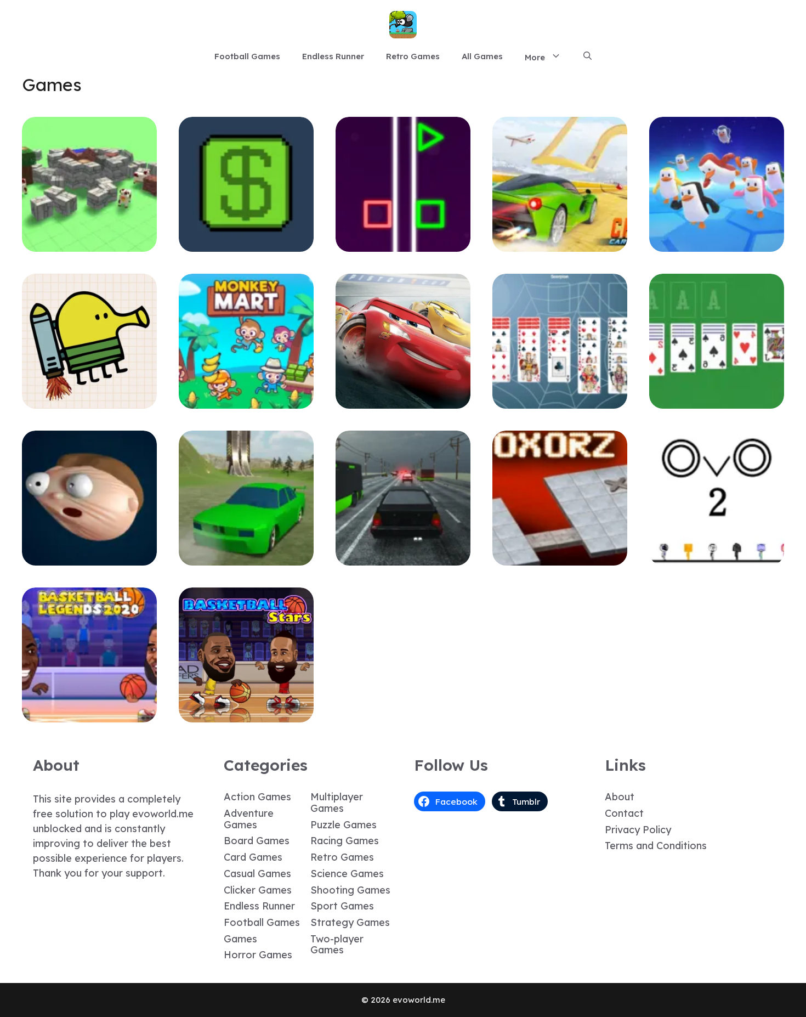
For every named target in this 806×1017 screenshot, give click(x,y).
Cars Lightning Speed (403, 401)
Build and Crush (89, 244)
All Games (482, 56)
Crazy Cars (560, 244)
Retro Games (413, 56)
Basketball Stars (246, 714)
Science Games (347, 873)
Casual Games (257, 873)
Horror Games (258, 954)
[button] (587, 56)
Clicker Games (258, 890)
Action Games (257, 796)
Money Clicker (246, 244)
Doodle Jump (89, 401)
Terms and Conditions (656, 845)
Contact (624, 813)
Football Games (247, 56)
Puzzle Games (343, 824)
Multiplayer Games (336, 802)
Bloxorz (559, 557)
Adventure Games (249, 819)
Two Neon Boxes (403, 244)
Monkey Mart (246, 401)
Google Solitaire (716, 401)
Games (240, 939)
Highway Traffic (403, 557)
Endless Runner (333, 56)
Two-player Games (337, 945)
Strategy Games (350, 922)
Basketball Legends (90, 714)
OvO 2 (716, 557)
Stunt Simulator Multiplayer (246, 557)
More (535, 57)
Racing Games (344, 840)
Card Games (253, 857)
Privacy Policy (638, 829)
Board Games (257, 840)
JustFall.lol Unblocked (716, 244)
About (619, 796)
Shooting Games (350, 890)
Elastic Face (90, 557)
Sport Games (342, 906)
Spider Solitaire (560, 401)
